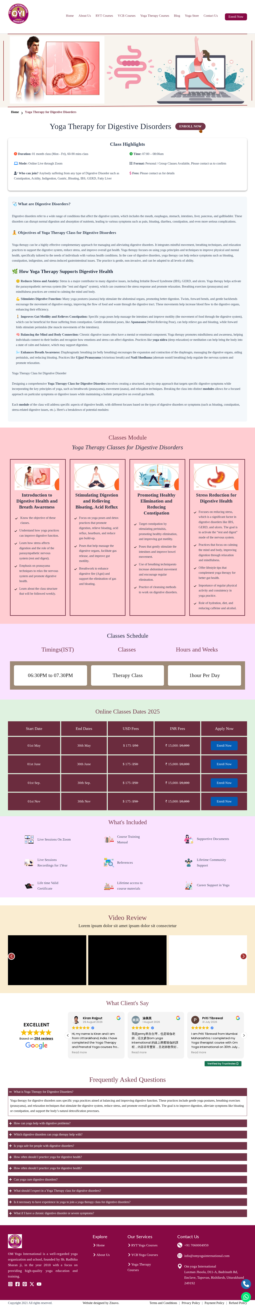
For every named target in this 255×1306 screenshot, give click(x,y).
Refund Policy (238, 1303)
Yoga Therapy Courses (154, 15)
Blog (177, 15)
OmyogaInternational (30, 27)
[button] (236, 16)
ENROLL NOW (190, 126)
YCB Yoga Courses (144, 1255)
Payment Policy (214, 1303)
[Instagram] (10, 1284)
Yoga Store (192, 15)
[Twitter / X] (31, 1284)
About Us (84, 15)
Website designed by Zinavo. (101, 1303)
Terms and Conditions (163, 1303)
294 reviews (43, 1038)
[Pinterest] (24, 1284)
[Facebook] (17, 1284)
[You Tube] (39, 1284)
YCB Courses (126, 15)
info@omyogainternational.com (207, 1256)
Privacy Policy (191, 1303)
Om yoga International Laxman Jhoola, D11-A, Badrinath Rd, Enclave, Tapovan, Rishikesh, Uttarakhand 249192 (214, 1275)
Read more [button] (79, 1052)
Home (70, 15)
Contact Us (211, 15)
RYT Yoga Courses (144, 1245)
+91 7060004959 (196, 1245)
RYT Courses (104, 15)
